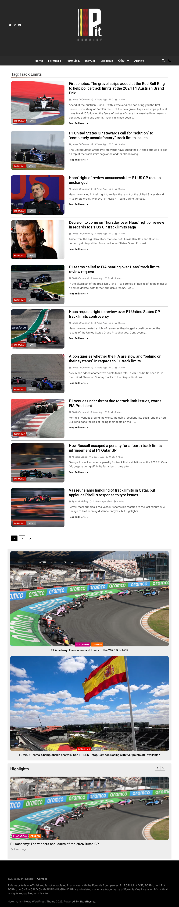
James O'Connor (81, 99)
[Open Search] (163, 60)
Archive (139, 60)
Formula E (73, 60)
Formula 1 (54, 60)
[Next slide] (162, 768)
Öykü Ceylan (79, 278)
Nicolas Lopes (79, 456)
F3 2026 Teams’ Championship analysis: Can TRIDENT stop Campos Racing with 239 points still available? (89, 755)
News (31, 121)
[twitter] (10, 25)
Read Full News (77, 123)
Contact (42, 878)
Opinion (97, 644)
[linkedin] (19, 25)
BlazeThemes (87, 901)
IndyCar (90, 60)
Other (122, 60)
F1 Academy (82, 644)
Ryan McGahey (80, 501)
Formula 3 (84, 749)
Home (39, 60)
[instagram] (15, 25)
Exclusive (107, 60)
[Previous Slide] (157, 768)
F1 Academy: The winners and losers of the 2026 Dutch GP (89, 650)
